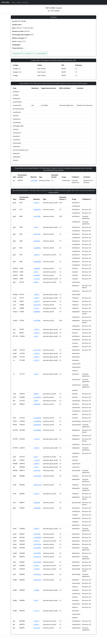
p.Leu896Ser (37, 421)
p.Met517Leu (37, 485)
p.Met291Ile (37, 209)
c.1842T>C (36, 255)
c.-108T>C (36, 294)
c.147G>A (36, 494)
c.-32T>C (36, 467)
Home (13, 2)
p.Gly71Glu (36, 628)
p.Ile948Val (36, 312)
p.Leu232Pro (37, 397)
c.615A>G (36, 621)
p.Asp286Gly (37, 430)
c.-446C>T (36, 357)
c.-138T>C (36, 298)
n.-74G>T (36, 374)
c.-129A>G (36, 439)
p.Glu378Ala (37, 553)
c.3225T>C (36, 301)
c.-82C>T (36, 600)
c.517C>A (36, 308)
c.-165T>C (36, 329)
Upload (19, 2)
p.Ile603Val (36, 404)
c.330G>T (36, 624)
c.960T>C (36, 282)
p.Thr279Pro (37, 548)
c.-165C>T (36, 203)
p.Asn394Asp (37, 537)
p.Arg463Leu (37, 418)
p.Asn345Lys (37, 574)
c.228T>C (36, 565)
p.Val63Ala (36, 502)
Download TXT (29, 53)
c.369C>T (36, 394)
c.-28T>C (36, 336)
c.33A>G (36, 401)
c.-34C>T (36, 227)
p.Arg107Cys (37, 580)
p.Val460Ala (37, 508)
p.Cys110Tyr (37, 350)
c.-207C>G (36, 353)
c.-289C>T (36, 464)
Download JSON (42, 53)
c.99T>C (35, 272)
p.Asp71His (36, 470)
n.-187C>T (36, 360)
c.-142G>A (36, 460)
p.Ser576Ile (36, 216)
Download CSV (18, 53)
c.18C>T (35, 457)
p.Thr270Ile (36, 534)
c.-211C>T (36, 611)
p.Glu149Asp (37, 562)
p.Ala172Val (37, 305)
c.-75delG (36, 590)
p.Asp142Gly (37, 476)
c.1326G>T (36, 569)
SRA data (25, 2)
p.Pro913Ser (37, 544)
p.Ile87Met (36, 268)
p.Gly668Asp (37, 261)
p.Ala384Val (37, 248)
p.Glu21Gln (36, 234)
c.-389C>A (36, 448)
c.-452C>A (36, 333)
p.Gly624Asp (37, 425)
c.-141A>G (36, 279)
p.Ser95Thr (36, 241)
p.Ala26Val (36, 275)
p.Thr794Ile (36, 320)
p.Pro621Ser (37, 557)
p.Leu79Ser (34, 180)
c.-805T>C (36, 528)
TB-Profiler (5, 2)
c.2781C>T (36, 541)
